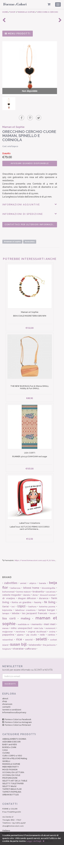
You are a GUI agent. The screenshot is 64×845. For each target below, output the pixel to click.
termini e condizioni (11, 709)
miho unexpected (21, 628)
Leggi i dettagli (33, 841)
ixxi (13, 606)
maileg (25, 618)
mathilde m (23, 624)
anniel (23, 583)
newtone (20, 631)
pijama (20, 635)
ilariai (5, 606)
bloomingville (48, 588)
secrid (28, 639)
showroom (7, 704)
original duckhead (37, 631)
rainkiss (51, 635)
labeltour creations (25, 610)
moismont (50, 628)
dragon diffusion (27, 598)
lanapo (5, 613)
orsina (52, 631)
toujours (6, 649)
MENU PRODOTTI (18, 33)
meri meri (49, 624)
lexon (52, 613)
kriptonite (7, 610)
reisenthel (7, 640)
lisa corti (9, 618)
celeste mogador (11, 595)
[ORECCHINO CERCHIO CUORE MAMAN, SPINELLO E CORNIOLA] (8, 103)
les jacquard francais (34, 613)
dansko (26, 595)
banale (42, 583)
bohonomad (8, 592)
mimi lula (38, 628)
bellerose (16, 588)
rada (42, 634)
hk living (49, 602)
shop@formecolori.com (13, 826)
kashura (32, 606)
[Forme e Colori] (15, 5)
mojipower (7, 631)
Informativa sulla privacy (14, 712)
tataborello (35, 645)
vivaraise (18, 648)
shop (4, 701)
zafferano (30, 648)
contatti (6, 707)
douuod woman (48, 595)
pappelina (8, 634)
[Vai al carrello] (49, 4)
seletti (41, 639)
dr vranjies (8, 598)
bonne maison (23, 592)
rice (19, 639)
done (35, 595)
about (5, 698)
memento (36, 624)
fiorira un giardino (21, 602)
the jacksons (49, 645)
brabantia (38, 591)
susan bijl (18, 644)
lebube (15, 613)
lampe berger (46, 610)
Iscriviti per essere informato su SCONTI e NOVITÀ (27, 668)
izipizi (21, 606)
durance (43, 598)
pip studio (31, 635)
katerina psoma (47, 606)
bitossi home (31, 587)
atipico (32, 583)
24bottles (10, 583)
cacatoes (51, 592)
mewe (5, 628)
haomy (37, 602)
